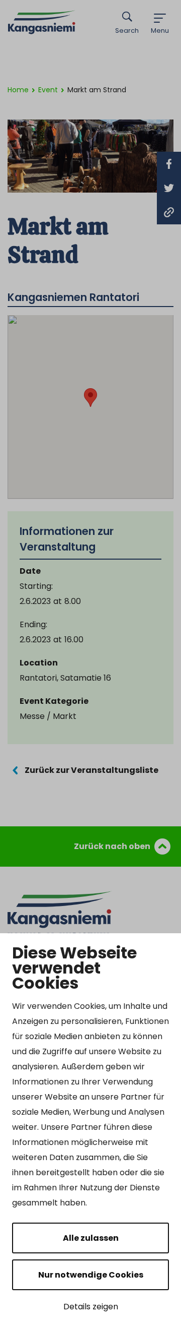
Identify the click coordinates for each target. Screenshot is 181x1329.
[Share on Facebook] (169, 164)
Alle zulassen (91, 1238)
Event (48, 90)
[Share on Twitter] (169, 188)
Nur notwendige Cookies (90, 1275)
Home (18, 90)
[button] (90, 397)
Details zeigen (90, 1306)
